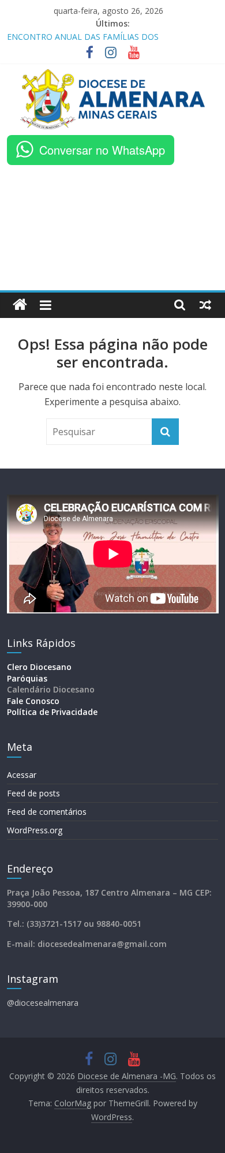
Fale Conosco (33, 700)
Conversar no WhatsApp (102, 149)
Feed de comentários (47, 811)
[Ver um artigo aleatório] (205, 305)
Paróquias (27, 678)
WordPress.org (34, 830)
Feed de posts (33, 793)
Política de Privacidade (52, 711)
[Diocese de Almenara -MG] (20, 305)
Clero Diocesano (39, 666)
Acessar (21, 774)
